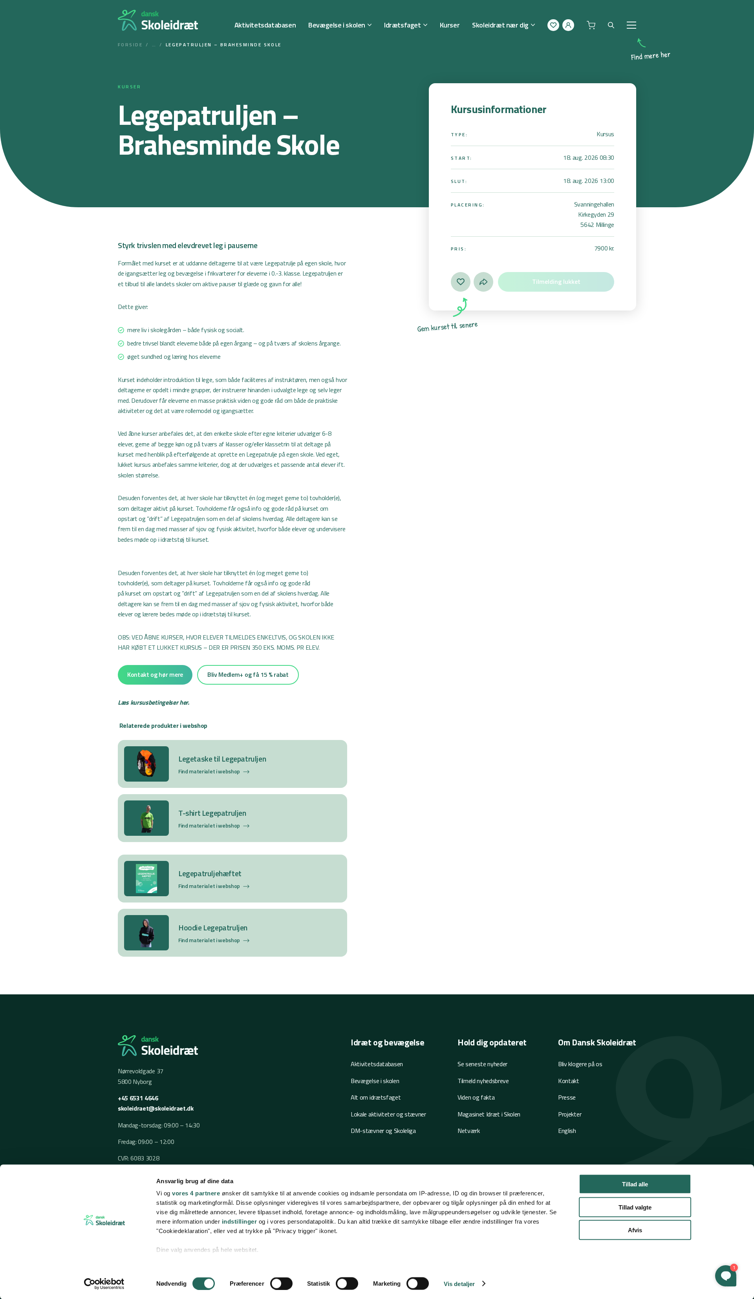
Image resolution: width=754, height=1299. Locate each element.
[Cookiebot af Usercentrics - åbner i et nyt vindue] (104, 1284)
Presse (567, 1097)
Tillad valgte (635, 1207)
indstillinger (239, 1221)
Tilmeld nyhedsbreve (483, 1080)
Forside (130, 44)
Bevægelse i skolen (336, 25)
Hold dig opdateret (492, 1042)
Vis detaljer (459, 1283)
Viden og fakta (476, 1097)
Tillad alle (635, 1184)
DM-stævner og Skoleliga (383, 1130)
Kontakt (568, 1080)
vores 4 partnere (196, 1193)
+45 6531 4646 (138, 1098)
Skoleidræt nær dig (500, 25)
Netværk (469, 1130)
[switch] (281, 1283)
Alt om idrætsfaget (376, 1097)
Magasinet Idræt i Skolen (489, 1114)
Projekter (569, 1114)
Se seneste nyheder (482, 1064)
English (567, 1130)
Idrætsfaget (402, 25)
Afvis (635, 1230)
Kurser (450, 25)
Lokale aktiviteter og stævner (388, 1114)
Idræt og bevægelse (387, 1042)
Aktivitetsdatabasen (265, 25)
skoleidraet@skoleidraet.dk (156, 1108)
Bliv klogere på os (580, 1064)
